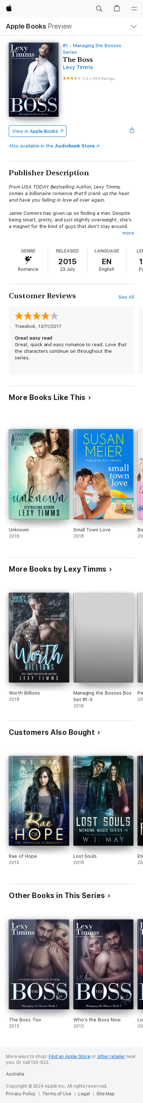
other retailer (111, 1056)
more (128, 233)
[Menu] (134, 9)
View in (35, 131)
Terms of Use (57, 1093)
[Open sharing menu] (132, 131)
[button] (99, 9)
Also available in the (52, 146)
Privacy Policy (21, 1093)
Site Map (105, 1093)
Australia (15, 1074)
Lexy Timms (78, 67)
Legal (84, 1093)
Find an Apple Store (70, 1056)
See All (126, 297)
